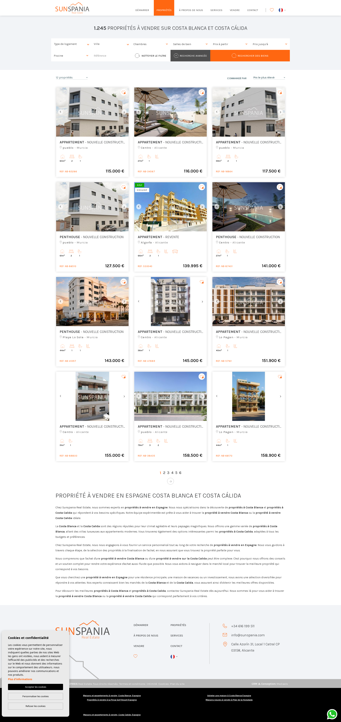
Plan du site (177, 683)
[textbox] (72, 44)
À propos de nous (191, 10)
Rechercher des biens (253, 55)
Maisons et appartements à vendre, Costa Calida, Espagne (112, 714)
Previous (59, 112)
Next (125, 112)
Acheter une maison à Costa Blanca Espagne (229, 695)
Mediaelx (282, 683)
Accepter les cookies (35, 686)
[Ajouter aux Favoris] (123, 92)
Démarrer (142, 10)
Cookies (163, 683)
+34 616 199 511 (243, 626)
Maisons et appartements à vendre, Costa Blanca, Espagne (112, 695)
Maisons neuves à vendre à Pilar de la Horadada (229, 700)
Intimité (152, 683)
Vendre (235, 10)
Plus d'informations (20, 679)
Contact (252, 10)
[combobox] (71, 44)
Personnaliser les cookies (35, 696)
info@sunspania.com (248, 635)
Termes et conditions (132, 683)
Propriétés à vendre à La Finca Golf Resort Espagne (112, 700)
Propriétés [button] (164, 10)
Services (216, 10)
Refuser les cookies (35, 706)
